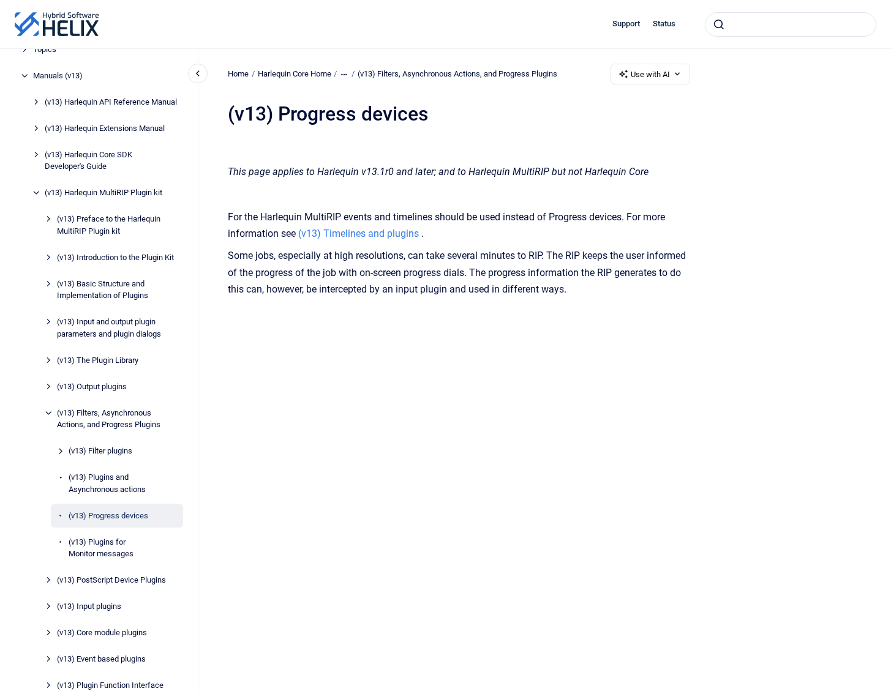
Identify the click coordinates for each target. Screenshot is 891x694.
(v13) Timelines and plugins (358, 233)
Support (626, 23)
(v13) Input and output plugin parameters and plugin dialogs (109, 327)
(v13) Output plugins (92, 386)
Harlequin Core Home (294, 73)
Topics (44, 49)
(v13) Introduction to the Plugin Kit (115, 257)
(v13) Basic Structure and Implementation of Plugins (102, 289)
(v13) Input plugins (89, 606)
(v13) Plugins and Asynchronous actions (107, 483)
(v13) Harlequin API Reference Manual (111, 101)
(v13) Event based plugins (101, 658)
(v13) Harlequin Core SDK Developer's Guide (88, 160)
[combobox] (790, 24)
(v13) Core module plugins (102, 632)
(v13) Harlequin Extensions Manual (105, 128)
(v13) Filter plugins (100, 450)
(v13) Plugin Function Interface (110, 685)
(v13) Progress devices (108, 515)
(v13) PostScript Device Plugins (111, 579)
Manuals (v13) (58, 75)
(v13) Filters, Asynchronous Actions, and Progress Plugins (108, 419)
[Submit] (719, 24)
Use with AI (650, 74)
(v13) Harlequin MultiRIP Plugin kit (103, 192)
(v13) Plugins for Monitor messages (101, 548)
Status (664, 23)
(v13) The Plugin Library (97, 360)
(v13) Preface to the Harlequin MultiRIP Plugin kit (108, 225)
